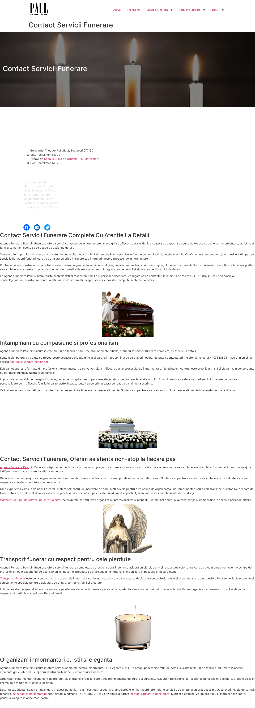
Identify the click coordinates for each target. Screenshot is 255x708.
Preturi (214, 9)
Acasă (117, 9)
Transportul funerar (12, 578)
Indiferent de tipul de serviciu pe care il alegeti (30, 500)
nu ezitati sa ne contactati (29, 693)
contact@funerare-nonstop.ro (29, 361)
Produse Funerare (189, 9)
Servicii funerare (157, 9)
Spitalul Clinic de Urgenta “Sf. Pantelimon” (71, 159)
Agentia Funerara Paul (14, 467)
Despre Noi (133, 9)
